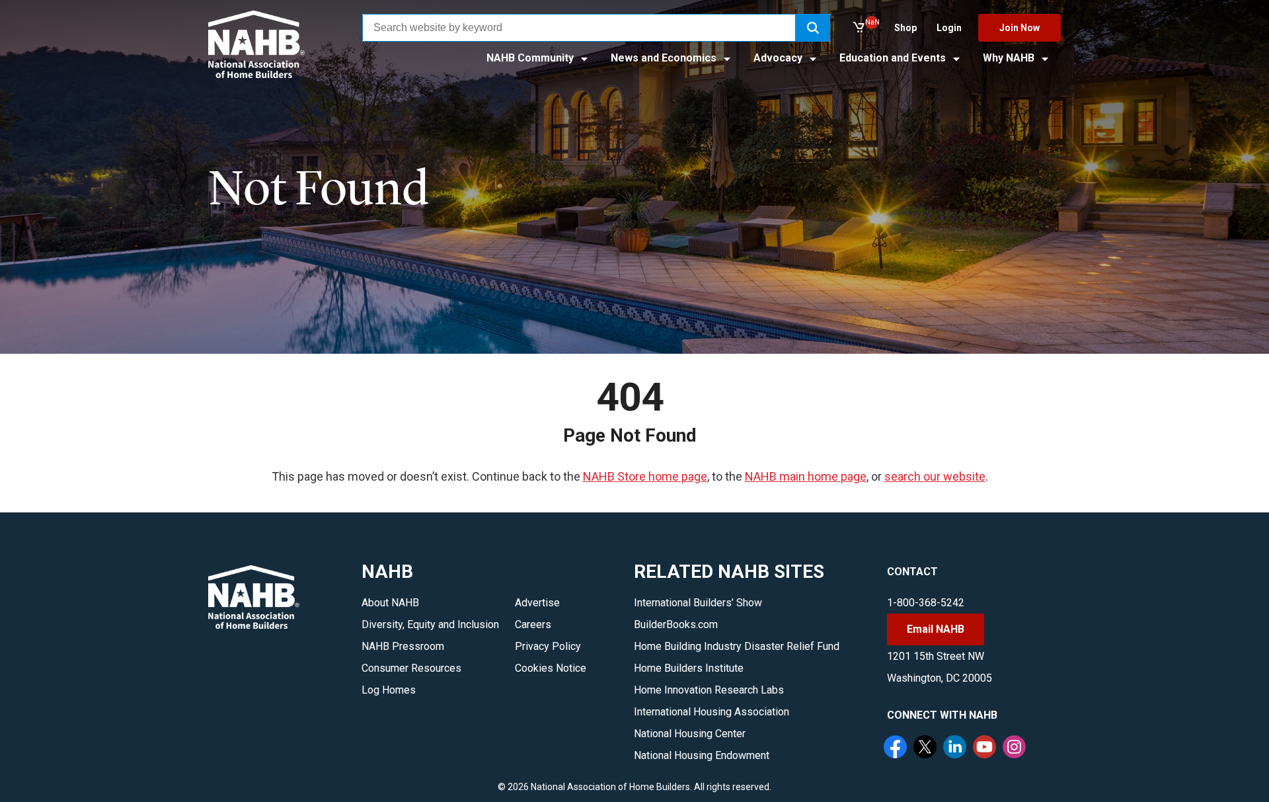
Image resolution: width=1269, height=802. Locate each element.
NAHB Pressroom (403, 646)
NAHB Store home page (645, 476)
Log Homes (389, 690)
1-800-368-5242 (925, 602)
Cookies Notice (550, 668)
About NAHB (390, 602)
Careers (533, 624)
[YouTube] (986, 748)
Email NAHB (935, 629)
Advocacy (779, 58)
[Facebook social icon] (897, 748)
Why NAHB (1010, 58)
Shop (905, 27)
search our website (934, 476)
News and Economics (665, 58)
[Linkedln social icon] (956, 748)
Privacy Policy (548, 646)
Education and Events (893, 58)
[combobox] (579, 28)
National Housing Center (690, 733)
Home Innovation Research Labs (709, 690)
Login (949, 27)
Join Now (1019, 27)
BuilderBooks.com (676, 624)
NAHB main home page (805, 476)
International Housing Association (711, 711)
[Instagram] (1016, 748)
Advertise (537, 602)
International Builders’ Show (698, 602)
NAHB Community (531, 58)
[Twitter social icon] (926, 748)
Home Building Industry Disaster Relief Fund (736, 646)
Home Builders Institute (689, 668)
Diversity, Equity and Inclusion (430, 624)
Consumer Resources (411, 668)
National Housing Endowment (701, 755)
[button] (813, 28)
